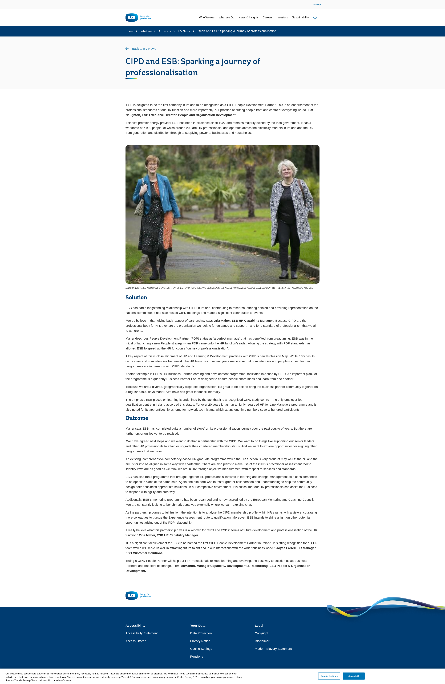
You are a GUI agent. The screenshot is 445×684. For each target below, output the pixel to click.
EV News (184, 31)
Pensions (196, 656)
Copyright (261, 633)
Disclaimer (262, 641)
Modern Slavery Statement (273, 648)
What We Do (148, 31)
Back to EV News (144, 48)
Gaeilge (317, 4)
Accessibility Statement (142, 633)
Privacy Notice (200, 641)
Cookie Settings (201, 648)
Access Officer (136, 641)
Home (129, 31)
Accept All (353, 676)
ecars (167, 31)
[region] (222, 676)
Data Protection (201, 633)
